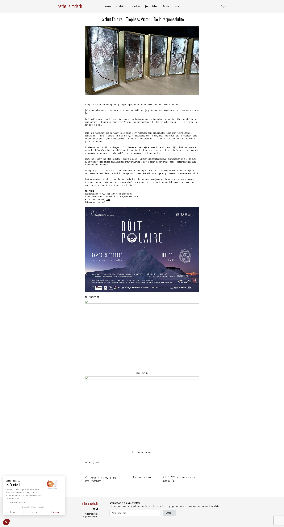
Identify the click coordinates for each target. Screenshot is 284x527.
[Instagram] (94, 510)
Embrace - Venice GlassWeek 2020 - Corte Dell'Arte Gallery (101, 479)
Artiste (166, 6)
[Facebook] (97, 510)
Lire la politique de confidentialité (15, 503)
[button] (6, 522)
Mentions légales (91, 514)
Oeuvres (107, 6)
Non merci (13, 512)
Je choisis (34, 512)
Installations (121, 6)
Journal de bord (151, 6)
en (225, 6)
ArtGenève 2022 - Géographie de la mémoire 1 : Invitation (180, 479)
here (108, 199)
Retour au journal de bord (142, 477)
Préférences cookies (90, 516)
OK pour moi (54, 512)
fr (222, 6)
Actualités (135, 6)
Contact (177, 6)
